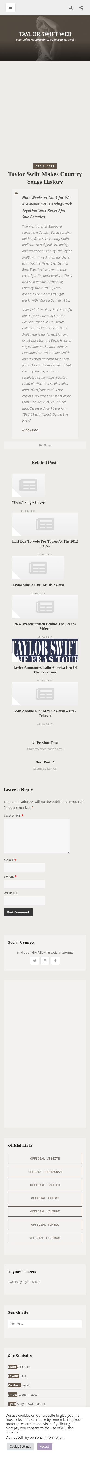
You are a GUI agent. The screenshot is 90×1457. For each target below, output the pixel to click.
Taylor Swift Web (45, 34)
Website (11, 893)
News (47, 445)
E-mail (26, 1385)
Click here (23, 1367)
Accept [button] (44, 1446)
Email (10, 877)
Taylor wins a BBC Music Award (38, 585)
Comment (13, 816)
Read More (30, 430)
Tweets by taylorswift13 (24, 1282)
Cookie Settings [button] (20, 1446)
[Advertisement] (45, 113)
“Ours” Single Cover (28, 503)
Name (10, 860)
